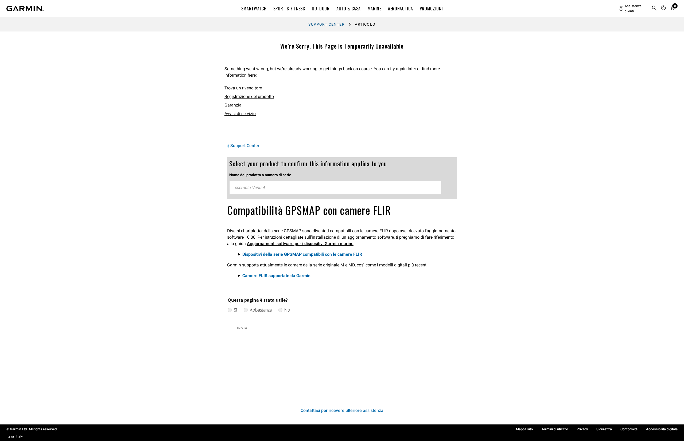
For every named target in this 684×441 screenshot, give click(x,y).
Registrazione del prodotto (249, 96)
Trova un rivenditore (243, 87)
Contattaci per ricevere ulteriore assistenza (342, 410)
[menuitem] (633, 8)
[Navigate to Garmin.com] (25, 8)
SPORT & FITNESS (289, 8)
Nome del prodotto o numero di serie (260, 175)
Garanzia (233, 105)
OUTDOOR (320, 8)
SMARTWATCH (253, 8)
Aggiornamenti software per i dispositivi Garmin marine (300, 243)
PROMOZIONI (431, 8)
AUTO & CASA (348, 8)
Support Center (326, 24)
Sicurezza (604, 429)
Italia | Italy (14, 436)
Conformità (629, 429)
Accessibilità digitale (662, 429)
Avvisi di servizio (240, 113)
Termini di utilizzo (554, 429)
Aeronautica (400, 8)
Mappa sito (524, 429)
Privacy (582, 429)
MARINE (374, 8)
